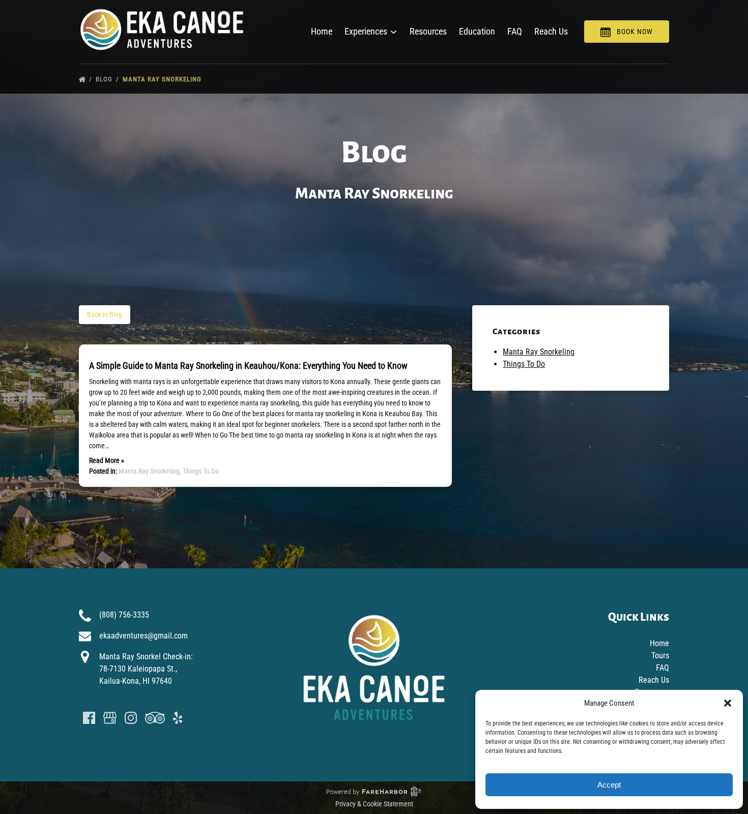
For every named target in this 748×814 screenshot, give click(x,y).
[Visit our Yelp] (177, 718)
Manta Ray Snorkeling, (151, 471)
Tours (660, 655)
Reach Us (551, 31)
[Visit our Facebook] (89, 718)
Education (477, 31)
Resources (428, 31)
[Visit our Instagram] (131, 718)
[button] (728, 703)
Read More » (106, 460)
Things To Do (201, 471)
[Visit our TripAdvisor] (155, 718)
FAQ (514, 31)
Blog (105, 79)
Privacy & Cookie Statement (374, 804)
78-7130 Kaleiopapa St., (138, 669)
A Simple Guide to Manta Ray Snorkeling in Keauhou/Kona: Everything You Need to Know (248, 365)
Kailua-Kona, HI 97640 (135, 681)
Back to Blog (104, 314)
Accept (609, 784)
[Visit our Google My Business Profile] (110, 718)
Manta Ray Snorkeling (163, 79)
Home (321, 31)
